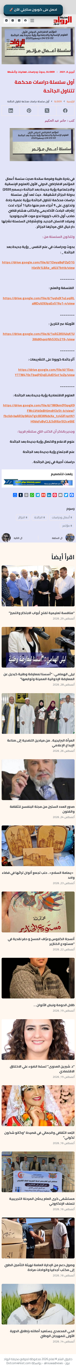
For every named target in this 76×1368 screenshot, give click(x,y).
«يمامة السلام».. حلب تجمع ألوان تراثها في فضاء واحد (38, 875)
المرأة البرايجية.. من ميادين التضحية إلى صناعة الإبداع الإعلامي (41, 742)
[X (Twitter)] (19, 20)
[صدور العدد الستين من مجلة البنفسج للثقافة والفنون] (38, 779)
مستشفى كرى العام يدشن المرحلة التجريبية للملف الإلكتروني (42, 1201)
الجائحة (39, 517)
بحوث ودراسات (36, 71)
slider (50, 71)
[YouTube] (6, 20)
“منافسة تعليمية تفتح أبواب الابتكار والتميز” (42, 613)
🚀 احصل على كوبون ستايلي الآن (33, 9)
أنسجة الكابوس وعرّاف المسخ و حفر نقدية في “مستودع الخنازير (41, 941)
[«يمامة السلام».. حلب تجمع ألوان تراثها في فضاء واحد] (38, 845)
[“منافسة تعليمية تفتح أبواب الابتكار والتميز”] (38, 585)
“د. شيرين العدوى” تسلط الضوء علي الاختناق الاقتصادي (42, 1068)
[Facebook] (25, 20)
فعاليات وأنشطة (17, 71)
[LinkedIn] (11, 111)
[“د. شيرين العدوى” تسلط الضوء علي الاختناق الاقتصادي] (38, 1039)
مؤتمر (67, 525)
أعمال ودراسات (62, 517)
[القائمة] (32, 20)
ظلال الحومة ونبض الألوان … (54, 1005)
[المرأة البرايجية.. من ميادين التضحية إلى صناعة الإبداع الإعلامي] (38, 713)
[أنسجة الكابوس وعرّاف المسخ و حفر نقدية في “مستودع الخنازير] (38, 912)
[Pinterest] (29, 111)
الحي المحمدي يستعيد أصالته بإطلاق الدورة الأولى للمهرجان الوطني (42, 1333)
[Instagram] (13, 20)
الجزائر (22, 517)
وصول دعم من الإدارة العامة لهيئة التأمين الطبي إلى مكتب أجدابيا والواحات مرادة (39, 1267)
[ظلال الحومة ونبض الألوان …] (38, 978)
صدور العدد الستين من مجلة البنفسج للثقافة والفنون (42, 809)
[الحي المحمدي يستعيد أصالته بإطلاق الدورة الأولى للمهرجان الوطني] (38, 1304)
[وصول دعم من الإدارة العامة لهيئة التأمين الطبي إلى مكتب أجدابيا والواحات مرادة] (38, 1238)
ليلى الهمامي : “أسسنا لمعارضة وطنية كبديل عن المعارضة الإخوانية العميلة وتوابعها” (39, 676)
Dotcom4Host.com (18, 1363)
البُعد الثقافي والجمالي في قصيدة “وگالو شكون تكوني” (39, 1135)
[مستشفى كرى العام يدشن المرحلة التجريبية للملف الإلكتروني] (38, 1172)
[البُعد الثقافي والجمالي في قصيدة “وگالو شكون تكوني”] (38, 1105)
